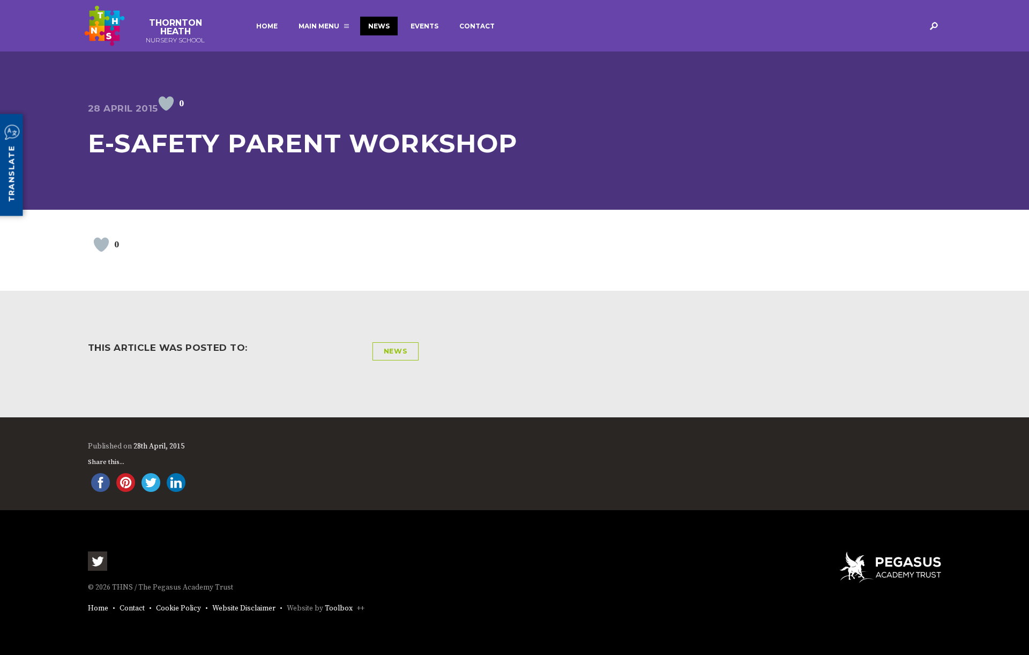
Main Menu (319, 26)
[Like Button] (166, 103)
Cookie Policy (178, 608)
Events (424, 26)
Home (267, 26)
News (379, 26)
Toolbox (339, 608)
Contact (477, 26)
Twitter (97, 561)
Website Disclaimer (243, 608)
